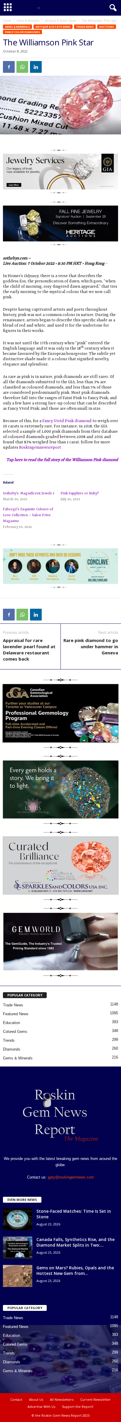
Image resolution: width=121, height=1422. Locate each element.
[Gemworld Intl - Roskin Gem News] (60, 942)
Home (7, 21)
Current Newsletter (95, 1399)
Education (11, 1023)
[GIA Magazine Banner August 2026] (60, 172)
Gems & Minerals (27, 21)
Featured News (15, 1014)
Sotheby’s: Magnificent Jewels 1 (28, 493)
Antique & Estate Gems (60, 21)
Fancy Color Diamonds (22, 32)
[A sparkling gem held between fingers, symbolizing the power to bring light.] (60, 790)
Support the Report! (77, 1406)
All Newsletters (61, 1399)
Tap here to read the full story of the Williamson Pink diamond (62, 459)
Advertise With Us (41, 1406)
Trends (9, 1040)
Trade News (85, 27)
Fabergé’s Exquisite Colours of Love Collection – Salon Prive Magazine (28, 515)
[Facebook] (9, 67)
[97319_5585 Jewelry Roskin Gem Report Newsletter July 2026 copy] (60, 223)
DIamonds (11, 1049)
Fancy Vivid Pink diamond (67, 421)
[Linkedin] (36, 67)
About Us (36, 1399)
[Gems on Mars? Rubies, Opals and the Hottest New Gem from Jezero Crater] (17, 1276)
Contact (16, 1399)
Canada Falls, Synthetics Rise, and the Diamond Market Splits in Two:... (75, 1242)
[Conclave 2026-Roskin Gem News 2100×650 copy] (60, 566)
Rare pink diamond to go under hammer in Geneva (90, 646)
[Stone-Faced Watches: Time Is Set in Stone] (17, 1219)
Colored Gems (15, 1031)
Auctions (106, 27)
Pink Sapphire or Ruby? (79, 493)
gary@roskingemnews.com (71, 1177)
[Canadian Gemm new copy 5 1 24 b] (60, 713)
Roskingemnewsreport (40, 447)
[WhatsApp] (22, 67)
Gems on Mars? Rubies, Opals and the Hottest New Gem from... (75, 1270)
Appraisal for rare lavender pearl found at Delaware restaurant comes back (29, 649)
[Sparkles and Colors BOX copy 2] (60, 866)
